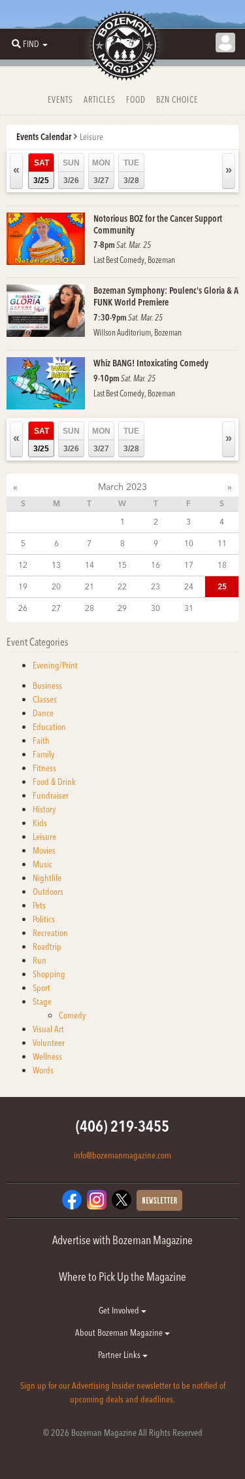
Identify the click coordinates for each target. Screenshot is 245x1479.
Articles (100, 99)
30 (155, 608)
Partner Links (120, 1355)
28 (89, 608)
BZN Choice (177, 99)
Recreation (50, 933)
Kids (40, 823)
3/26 (71, 171)
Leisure (44, 837)
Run (39, 960)
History (44, 809)
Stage (42, 1001)
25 (222, 586)
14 (89, 565)
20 (56, 586)
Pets (39, 905)
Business (47, 685)
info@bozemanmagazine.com (122, 1155)
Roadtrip (47, 946)
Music (42, 864)
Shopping (49, 974)
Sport (41, 988)
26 (22, 608)
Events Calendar (43, 137)
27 (56, 608)
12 (22, 565)
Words (43, 1070)
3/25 (41, 171)
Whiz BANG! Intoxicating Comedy (150, 363)
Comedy (72, 1015)
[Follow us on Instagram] (96, 1199)
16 (155, 565)
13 (56, 565)
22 (122, 586)
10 (188, 543)
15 (122, 565)
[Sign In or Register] (225, 42)
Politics (44, 919)
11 (222, 543)
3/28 (131, 171)
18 (222, 565)
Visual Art (48, 1029)
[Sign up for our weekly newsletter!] (159, 1200)
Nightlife (47, 878)
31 (188, 608)
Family (43, 754)
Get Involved (120, 1310)
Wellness (47, 1056)
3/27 (101, 171)
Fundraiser (51, 795)
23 (155, 586)
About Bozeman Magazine (120, 1332)
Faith (41, 740)
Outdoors (48, 891)
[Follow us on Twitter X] (121, 1199)
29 (122, 608)
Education (49, 727)
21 (89, 586)
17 (188, 565)
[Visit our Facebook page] (72, 1199)
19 (22, 586)
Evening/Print (55, 665)
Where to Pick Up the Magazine (122, 1276)
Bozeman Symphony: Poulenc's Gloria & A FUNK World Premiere (165, 296)
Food (136, 99)
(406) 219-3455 (122, 1126)
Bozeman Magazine (123, 46)
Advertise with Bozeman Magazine (122, 1239)
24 (188, 586)
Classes (45, 699)
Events (60, 99)
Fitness (44, 768)
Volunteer (49, 1043)
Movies (44, 850)
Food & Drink (54, 782)
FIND (31, 44)
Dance (43, 713)
